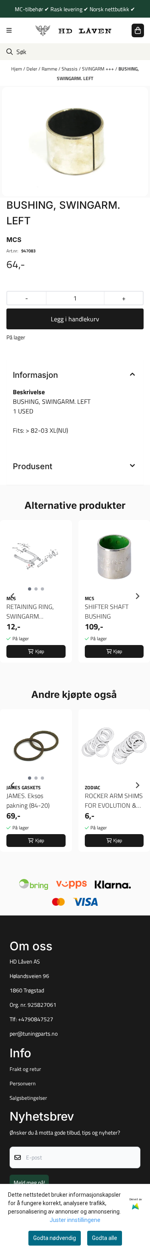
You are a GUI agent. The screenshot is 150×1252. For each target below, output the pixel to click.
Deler (32, 69)
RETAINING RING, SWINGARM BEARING (30, 611)
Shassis (70, 69)
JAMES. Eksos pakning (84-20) (28, 800)
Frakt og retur (25, 1069)
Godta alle (104, 1238)
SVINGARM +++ (98, 69)
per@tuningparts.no (34, 1034)
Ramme (50, 69)
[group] (36, 596)
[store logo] (73, 30)
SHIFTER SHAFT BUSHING (106, 611)
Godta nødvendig (54, 1238)
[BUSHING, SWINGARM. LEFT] (75, 142)
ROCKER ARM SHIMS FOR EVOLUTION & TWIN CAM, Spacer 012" (114, 800)
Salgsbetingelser (28, 1098)
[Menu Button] (9, 30)
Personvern (23, 1083)
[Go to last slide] (12, 596)
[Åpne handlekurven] (138, 30)
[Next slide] (137, 596)
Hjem (17, 69)
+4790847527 (35, 1019)
